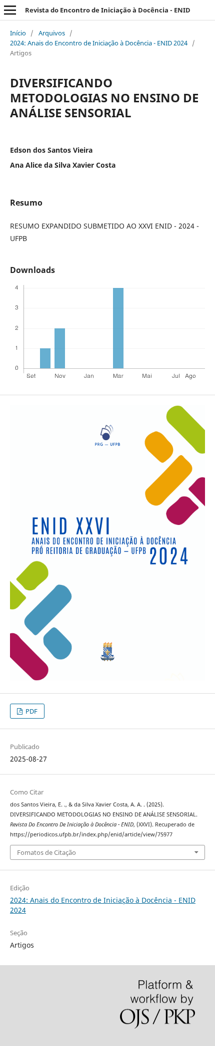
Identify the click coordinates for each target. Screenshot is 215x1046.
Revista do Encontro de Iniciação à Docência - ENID (107, 9)
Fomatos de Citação (46, 852)
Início (18, 32)
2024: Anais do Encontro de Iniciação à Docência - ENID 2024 (99, 42)
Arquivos (51, 32)
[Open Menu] (10, 10)
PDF (31, 711)
